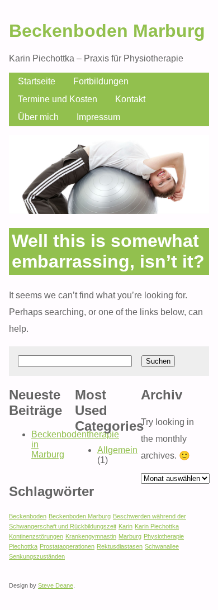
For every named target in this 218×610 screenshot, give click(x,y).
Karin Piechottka (157, 526)
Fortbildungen (101, 81)
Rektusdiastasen (120, 546)
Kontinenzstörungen (36, 536)
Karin (125, 526)
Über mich (38, 117)
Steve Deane (55, 585)
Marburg (130, 536)
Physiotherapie (164, 536)
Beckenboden (27, 516)
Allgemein (117, 450)
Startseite (36, 81)
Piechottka (23, 546)
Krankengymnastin (90, 536)
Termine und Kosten (57, 99)
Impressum (98, 117)
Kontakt (130, 99)
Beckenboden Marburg (107, 31)
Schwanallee (162, 546)
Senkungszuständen (37, 556)
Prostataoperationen (67, 546)
